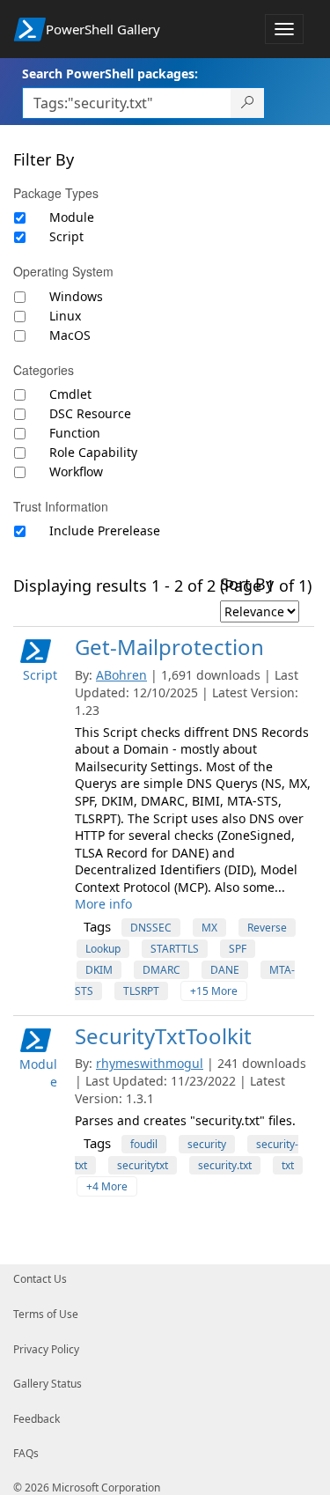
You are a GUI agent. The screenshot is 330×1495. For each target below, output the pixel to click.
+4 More (107, 1186)
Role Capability (93, 452)
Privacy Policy (46, 1349)
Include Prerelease (104, 530)
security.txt (225, 1165)
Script (66, 236)
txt (288, 1165)
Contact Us (40, 1278)
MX (209, 927)
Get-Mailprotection (169, 646)
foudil (144, 1144)
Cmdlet (70, 394)
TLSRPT (141, 990)
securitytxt (142, 1165)
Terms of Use (45, 1314)
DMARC (161, 969)
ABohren (121, 674)
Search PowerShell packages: (110, 73)
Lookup (103, 948)
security (206, 1144)
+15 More (214, 990)
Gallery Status (47, 1383)
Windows (76, 296)
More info (103, 903)
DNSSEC (151, 927)
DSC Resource (90, 413)
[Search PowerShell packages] (248, 103)
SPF (237, 948)
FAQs (26, 1453)
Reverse (267, 927)
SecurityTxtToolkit (163, 1035)
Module (71, 217)
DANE (224, 969)
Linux (65, 315)
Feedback (36, 1418)
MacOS (70, 335)
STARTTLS (174, 948)
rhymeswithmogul (149, 1063)
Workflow (76, 471)
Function (74, 432)
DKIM (99, 969)
